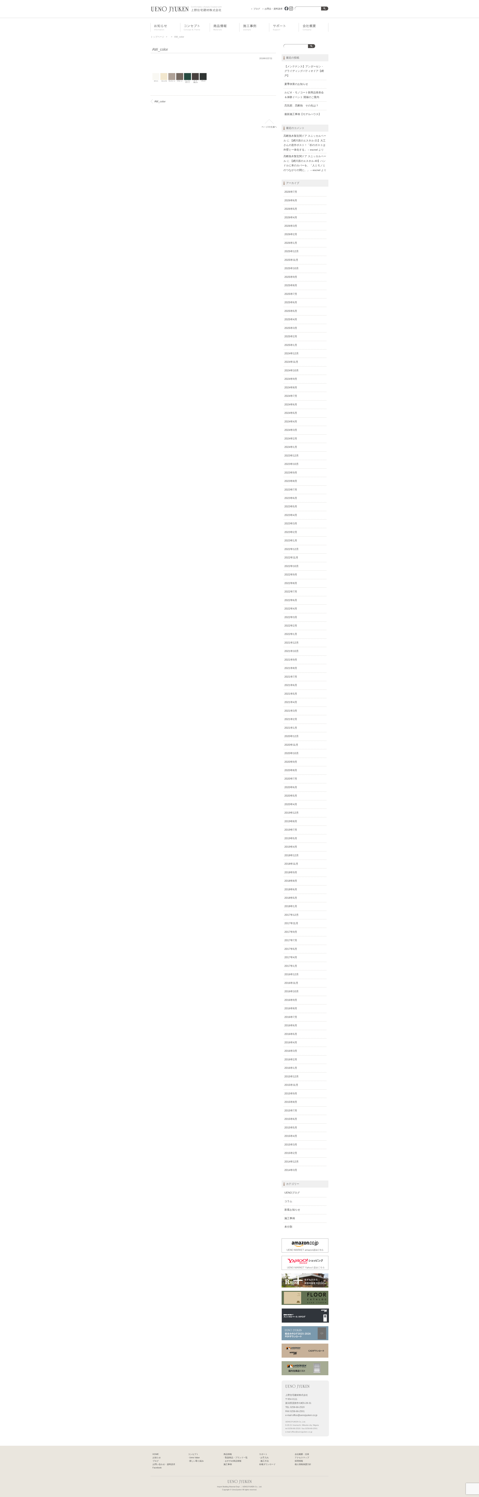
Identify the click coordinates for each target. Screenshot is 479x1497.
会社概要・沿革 (316, 28)
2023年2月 (290, 532)
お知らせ (167, 28)
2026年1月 (290, 243)
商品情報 (227, 28)
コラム (288, 1201)
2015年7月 (290, 1110)
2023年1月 (290, 540)
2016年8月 (290, 1008)
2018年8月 (290, 880)
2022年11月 (291, 557)
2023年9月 (290, 472)
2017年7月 (290, 940)
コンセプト (198, 28)
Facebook (157, 1468)
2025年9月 (290, 277)
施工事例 (257, 28)
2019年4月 (290, 846)
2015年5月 (290, 1127)
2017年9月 (290, 932)
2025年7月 (290, 294)
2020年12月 (291, 736)
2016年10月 (291, 991)
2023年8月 (290, 481)
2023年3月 (290, 523)
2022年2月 (290, 625)
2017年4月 (290, 957)
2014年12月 (291, 1161)
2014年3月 (290, 1170)
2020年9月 (290, 761)
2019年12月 (291, 812)
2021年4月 (290, 702)
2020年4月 (290, 804)
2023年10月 (291, 464)
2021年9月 (290, 659)
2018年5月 (290, 897)
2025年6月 (290, 302)
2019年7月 (290, 829)
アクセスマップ (302, 1457)
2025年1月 (290, 345)
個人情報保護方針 (303, 1464)
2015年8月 (290, 1102)
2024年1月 (290, 447)
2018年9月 (290, 872)
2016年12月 (291, 974)
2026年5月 (290, 208)
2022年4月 (290, 608)
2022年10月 (291, 566)
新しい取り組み (196, 1461)
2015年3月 (290, 1144)
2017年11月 (291, 923)
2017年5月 (290, 949)
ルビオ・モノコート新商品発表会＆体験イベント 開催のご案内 (304, 94)
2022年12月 (291, 549)
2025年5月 (290, 311)
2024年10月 (291, 370)
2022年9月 (290, 574)
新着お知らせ (292, 1209)
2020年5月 (290, 795)
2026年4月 (290, 217)
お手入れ (264, 1457)
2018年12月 (291, 855)
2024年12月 (291, 353)
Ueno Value (194, 1457)
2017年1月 (290, 966)
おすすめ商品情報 (233, 1461)
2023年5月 (290, 506)
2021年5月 (290, 693)
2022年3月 (290, 617)
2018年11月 (291, 863)
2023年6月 (290, 498)
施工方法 (264, 1461)
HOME (155, 1454)
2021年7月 (290, 676)
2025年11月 (291, 260)
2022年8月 (290, 583)
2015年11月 (291, 1085)
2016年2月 (290, 1059)
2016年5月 (290, 1034)
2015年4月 (290, 1136)
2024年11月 (291, 361)
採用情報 (299, 1461)
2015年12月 (291, 1076)
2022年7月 (290, 591)
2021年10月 (291, 651)
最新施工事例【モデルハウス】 (302, 114)
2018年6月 (290, 889)
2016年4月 (290, 1042)
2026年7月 (290, 191)
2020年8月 (290, 770)
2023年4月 (290, 515)
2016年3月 (290, 1051)
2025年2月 (290, 336)
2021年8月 (290, 668)
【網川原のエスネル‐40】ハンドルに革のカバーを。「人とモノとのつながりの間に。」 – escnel (304, 166)
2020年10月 (291, 753)
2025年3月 (290, 328)
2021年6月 (290, 685)
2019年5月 (290, 838)
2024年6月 (290, 404)
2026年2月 (290, 234)
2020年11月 (291, 744)
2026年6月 (290, 200)
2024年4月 (290, 421)
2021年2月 (290, 719)
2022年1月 (290, 634)
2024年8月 (290, 387)
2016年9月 (290, 1000)
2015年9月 (290, 1093)
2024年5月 (290, 413)
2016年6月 (290, 1025)
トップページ (157, 37)
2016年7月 (290, 1017)
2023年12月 (291, 455)
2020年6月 (290, 787)
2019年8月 (290, 821)
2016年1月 (290, 1068)
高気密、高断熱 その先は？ (301, 105)
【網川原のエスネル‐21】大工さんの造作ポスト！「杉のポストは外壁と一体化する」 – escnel (304, 145)
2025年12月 (291, 251)
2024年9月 (290, 379)
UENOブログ (292, 1192)
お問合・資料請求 (274, 9)
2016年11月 (291, 983)
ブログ (256, 9)
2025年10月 (291, 268)
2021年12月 (291, 642)
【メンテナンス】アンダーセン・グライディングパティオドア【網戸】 (304, 71)
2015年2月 (290, 1153)
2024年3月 (290, 430)
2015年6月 (290, 1119)
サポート (287, 28)
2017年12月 (291, 915)
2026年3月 (290, 225)
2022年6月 (290, 600)
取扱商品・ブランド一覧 (236, 1457)
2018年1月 (290, 906)
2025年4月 (290, 319)
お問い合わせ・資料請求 (163, 1464)
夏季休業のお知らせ (296, 84)
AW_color (160, 101)
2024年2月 (290, 438)
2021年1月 (290, 727)
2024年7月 (290, 396)
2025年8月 (290, 285)
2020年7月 (290, 778)
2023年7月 (290, 489)
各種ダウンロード (267, 1464)
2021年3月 (290, 710)
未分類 (288, 1226)
